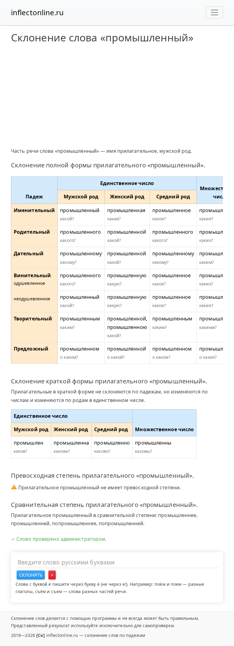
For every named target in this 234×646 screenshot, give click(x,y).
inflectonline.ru (37, 12)
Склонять (30, 575)
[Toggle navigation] (214, 12)
